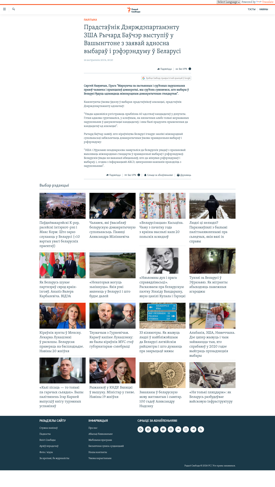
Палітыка (90, 20)
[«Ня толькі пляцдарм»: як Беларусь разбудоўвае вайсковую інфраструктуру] (212, 375)
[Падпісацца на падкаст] (171, 429)
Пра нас (92, 428)
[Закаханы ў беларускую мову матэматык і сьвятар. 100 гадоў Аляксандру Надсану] (162, 375)
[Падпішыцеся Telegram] (193, 429)
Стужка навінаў (48, 428)
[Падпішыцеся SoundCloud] (178, 429)
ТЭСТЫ (251, 9)
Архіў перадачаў (48, 446)
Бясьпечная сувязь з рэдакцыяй (106, 446)
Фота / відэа (46, 452)
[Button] (164, 69)
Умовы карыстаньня (99, 458)
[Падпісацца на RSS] (201, 429)
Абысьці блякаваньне (100, 434)
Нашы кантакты (97, 452)
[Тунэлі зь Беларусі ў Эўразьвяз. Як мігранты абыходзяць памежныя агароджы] (212, 261)
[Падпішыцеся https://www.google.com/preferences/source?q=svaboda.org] (141, 429)
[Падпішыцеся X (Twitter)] (156, 429)
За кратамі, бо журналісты (54, 458)
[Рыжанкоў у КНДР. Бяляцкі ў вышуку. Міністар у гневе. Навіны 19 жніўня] (112, 370)
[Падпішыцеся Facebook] (148, 429)
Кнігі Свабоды (47, 440)
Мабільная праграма (100, 440)
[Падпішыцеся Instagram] (186, 429)
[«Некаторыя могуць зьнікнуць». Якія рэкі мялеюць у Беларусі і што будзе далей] (112, 265)
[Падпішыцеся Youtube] (163, 429)
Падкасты (45, 434)
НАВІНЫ (263, 9)
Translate (268, 2)
